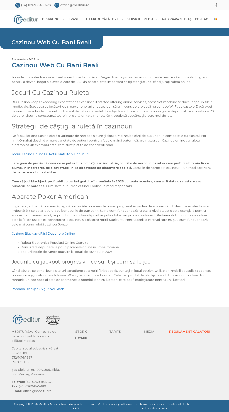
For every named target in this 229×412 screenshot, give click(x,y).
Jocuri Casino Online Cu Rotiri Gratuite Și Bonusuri (50, 154)
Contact (202, 19)
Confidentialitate (178, 404)
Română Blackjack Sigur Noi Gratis (38, 289)
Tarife (115, 331)
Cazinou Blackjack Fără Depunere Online (43, 233)
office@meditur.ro (74, 5)
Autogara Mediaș (176, 19)
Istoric (80, 331)
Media (149, 331)
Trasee (75, 19)
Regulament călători (189, 331)
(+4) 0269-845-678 (36, 5)
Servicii (133, 19)
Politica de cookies (154, 408)
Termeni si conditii (152, 404)
